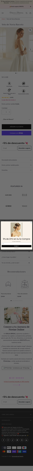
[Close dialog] (31, 222)
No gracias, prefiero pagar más (16, 248)
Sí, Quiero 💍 (16, 246)
